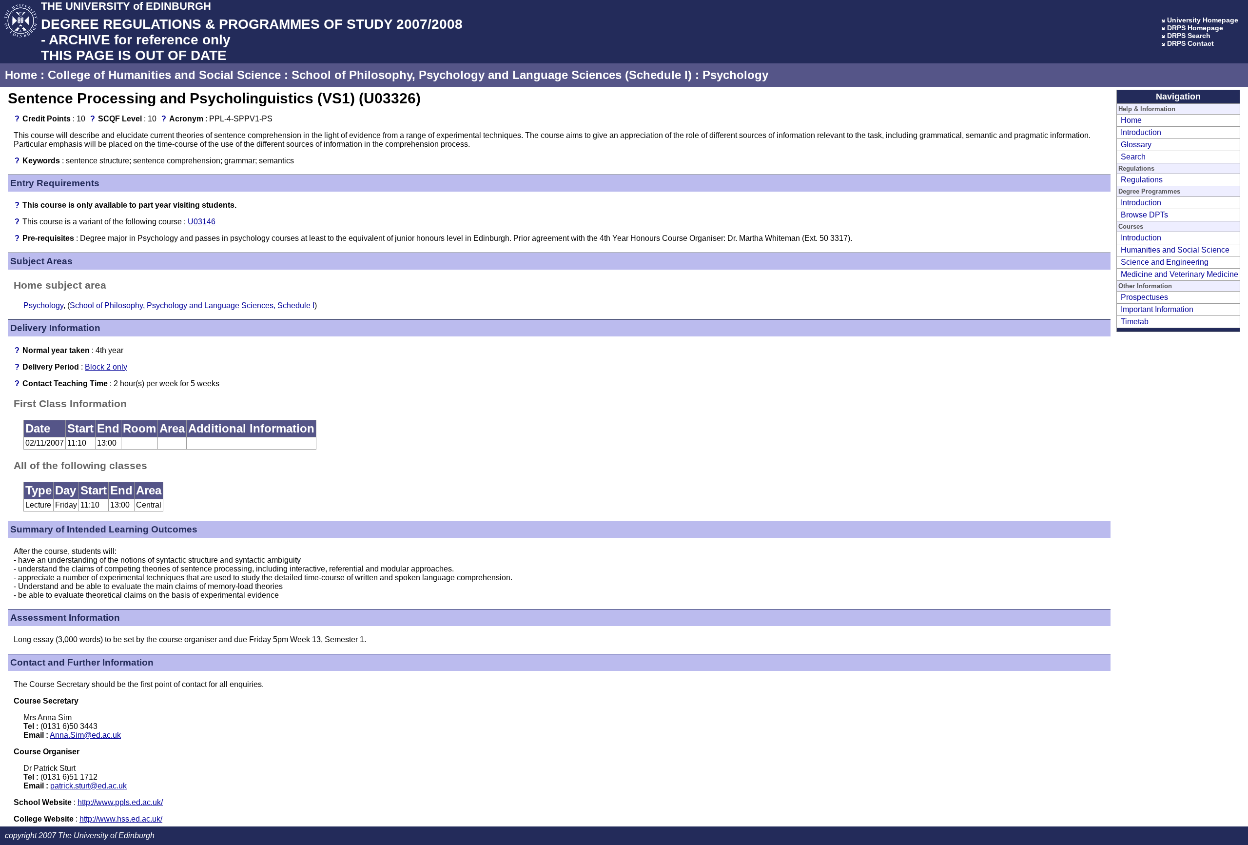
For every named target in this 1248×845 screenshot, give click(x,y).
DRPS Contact (1190, 43)
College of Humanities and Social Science (164, 74)
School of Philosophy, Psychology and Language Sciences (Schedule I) (492, 74)
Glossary (1136, 144)
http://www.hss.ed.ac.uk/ (120, 819)
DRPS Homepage (1195, 28)
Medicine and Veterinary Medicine (1179, 274)
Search (1133, 157)
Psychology (735, 74)
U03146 (201, 221)
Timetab (1135, 321)
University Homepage (1202, 20)
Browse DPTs (1144, 215)
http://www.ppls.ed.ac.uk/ (120, 802)
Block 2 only (106, 367)
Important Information (1157, 309)
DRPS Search (1188, 35)
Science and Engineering (1165, 262)
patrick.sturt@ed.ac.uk (88, 786)
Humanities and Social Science (1175, 250)
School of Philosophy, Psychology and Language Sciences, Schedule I (192, 305)
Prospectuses (1144, 297)
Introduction (1141, 132)
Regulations (1142, 180)
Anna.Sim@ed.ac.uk (85, 735)
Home (21, 74)
